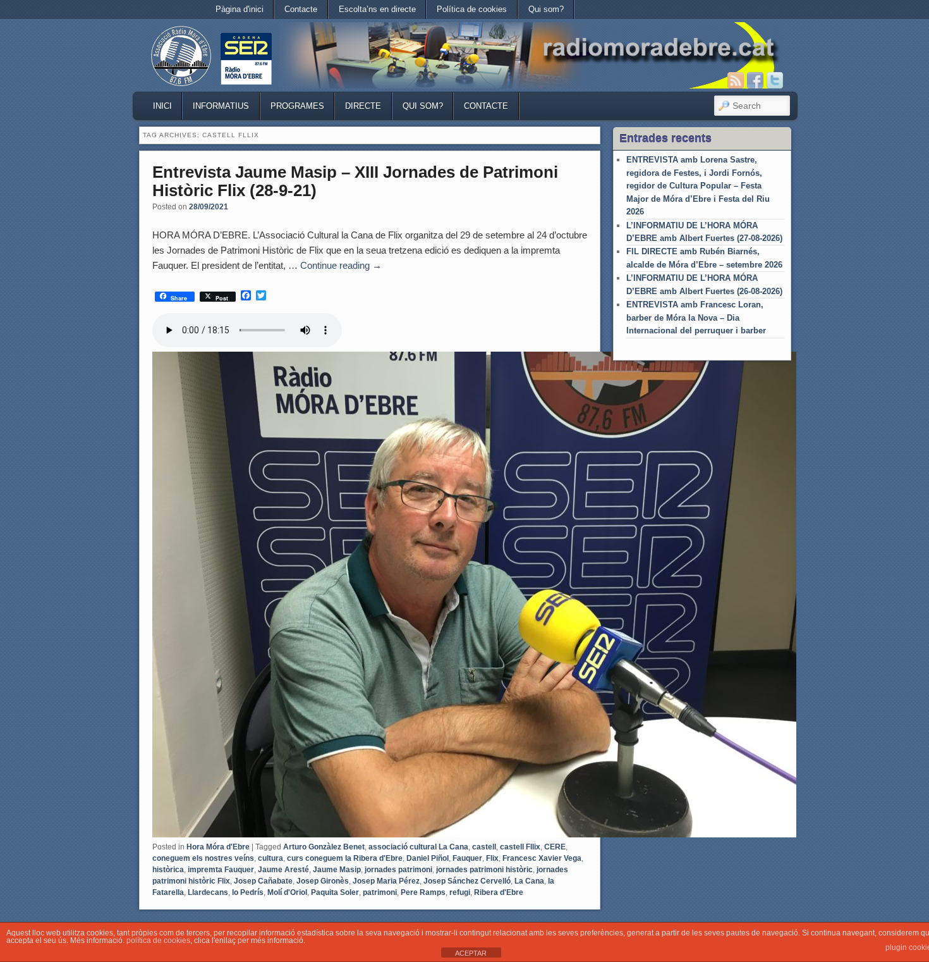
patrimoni (380, 892)
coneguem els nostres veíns (203, 858)
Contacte (300, 9)
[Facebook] (755, 80)
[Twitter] (775, 80)
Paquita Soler (335, 892)
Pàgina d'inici (240, 9)
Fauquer (467, 858)
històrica (168, 869)
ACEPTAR (471, 953)
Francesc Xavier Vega (541, 858)
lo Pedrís (248, 892)
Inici (162, 106)
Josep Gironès (322, 881)
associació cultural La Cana (418, 846)
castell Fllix (520, 846)
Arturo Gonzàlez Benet (324, 846)
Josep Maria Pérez (386, 881)
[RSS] (735, 80)
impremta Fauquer (221, 869)
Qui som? (546, 9)
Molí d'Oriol (287, 892)
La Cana (529, 881)
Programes (297, 106)
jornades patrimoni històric (484, 869)
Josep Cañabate (263, 881)
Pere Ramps (423, 892)
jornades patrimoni (398, 869)
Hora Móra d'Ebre (218, 846)
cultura (270, 858)
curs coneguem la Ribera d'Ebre (345, 858)
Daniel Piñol (427, 858)
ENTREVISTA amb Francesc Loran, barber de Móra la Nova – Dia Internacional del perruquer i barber (696, 317)
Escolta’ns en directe (377, 9)
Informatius (221, 106)
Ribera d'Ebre (498, 892)
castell (484, 846)
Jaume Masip (337, 869)
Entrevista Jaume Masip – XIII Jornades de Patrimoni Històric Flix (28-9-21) (355, 181)
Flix (492, 858)
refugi (459, 892)
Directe (363, 106)
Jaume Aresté (283, 869)
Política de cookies (472, 9)
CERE (555, 846)
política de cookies (158, 940)
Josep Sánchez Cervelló (467, 881)
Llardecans (208, 892)
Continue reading (341, 265)
